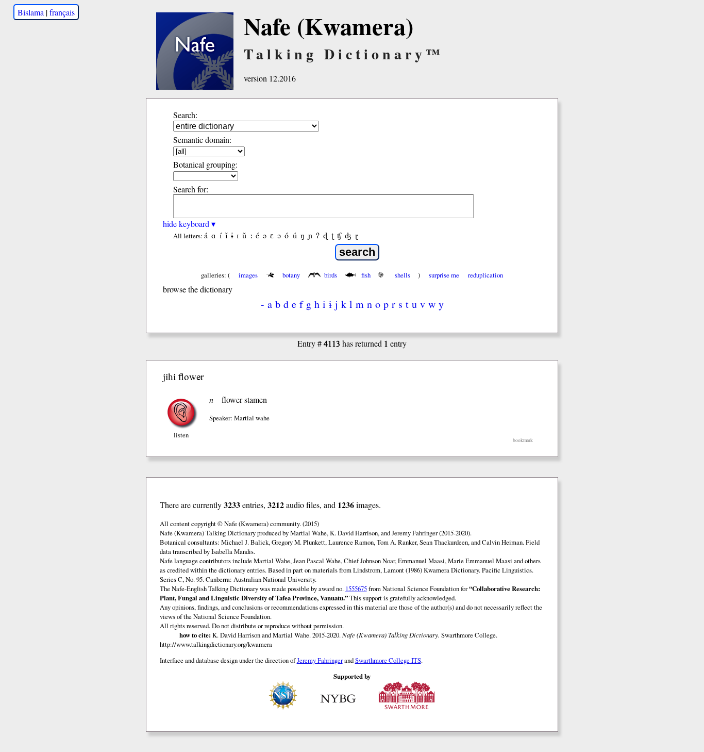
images (248, 275)
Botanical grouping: (205, 164)
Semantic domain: (202, 139)
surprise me (444, 275)
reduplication (485, 275)
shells (402, 275)
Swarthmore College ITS (388, 660)
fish (366, 275)
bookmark (523, 440)
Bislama (31, 12)
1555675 (356, 588)
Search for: (190, 189)
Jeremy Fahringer (320, 660)
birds (331, 275)
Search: (185, 114)
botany (291, 275)
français (62, 12)
